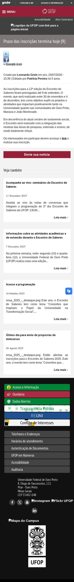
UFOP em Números (22, 455)
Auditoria (17, 469)
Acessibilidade (42, 19)
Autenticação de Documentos (29, 448)
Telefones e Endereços (25, 434)
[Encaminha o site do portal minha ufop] (49, 11)
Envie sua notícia (37, 154)
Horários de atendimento (27, 441)
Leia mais (60, 217)
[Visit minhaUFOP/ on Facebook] (6, 59)
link (64, 138)
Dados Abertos (21, 401)
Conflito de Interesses (37, 422)
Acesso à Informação (26, 387)
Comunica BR (26, 3)
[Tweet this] (6, 53)
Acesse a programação (20, 284)
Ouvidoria (18, 394)
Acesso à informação (52, 3)
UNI (37, 415)
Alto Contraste (64, 19)
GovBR (6, 2)
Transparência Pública (37, 408)
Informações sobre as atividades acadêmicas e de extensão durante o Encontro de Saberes (36, 235)
